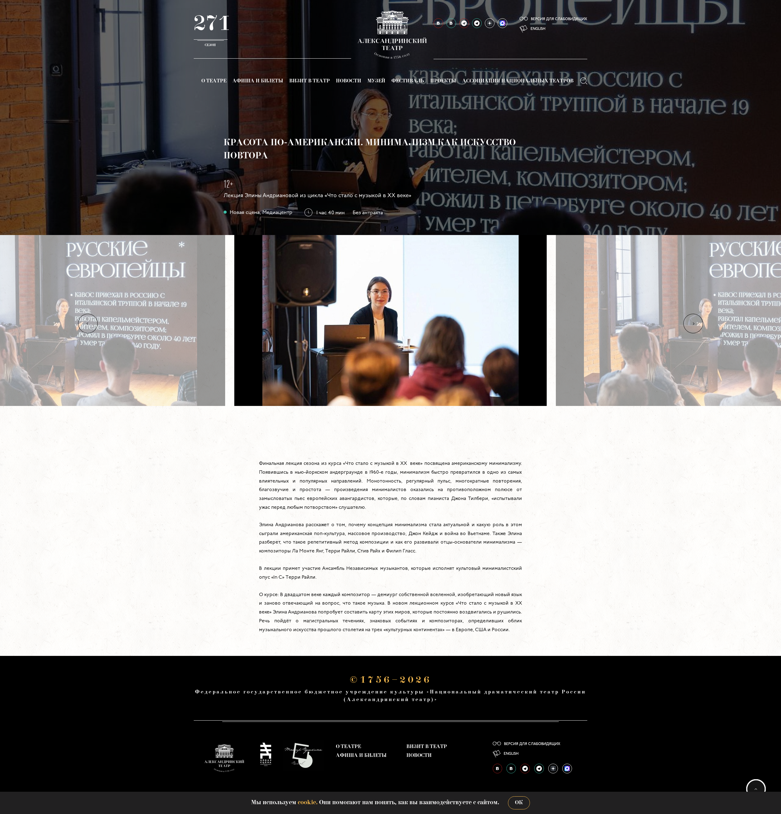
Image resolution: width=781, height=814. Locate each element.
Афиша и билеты (257, 81)
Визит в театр (309, 81)
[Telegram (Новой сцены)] (477, 23)
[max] (502, 23)
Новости (348, 81)
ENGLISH (538, 29)
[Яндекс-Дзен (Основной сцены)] (490, 23)
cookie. (308, 802)
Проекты (443, 81)
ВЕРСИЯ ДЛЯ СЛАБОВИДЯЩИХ (559, 19)
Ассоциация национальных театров (518, 81)
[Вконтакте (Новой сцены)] (451, 23)
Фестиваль (407, 81)
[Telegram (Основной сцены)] (464, 23)
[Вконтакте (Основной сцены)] (438, 23)
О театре (213, 81)
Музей (376, 81)
